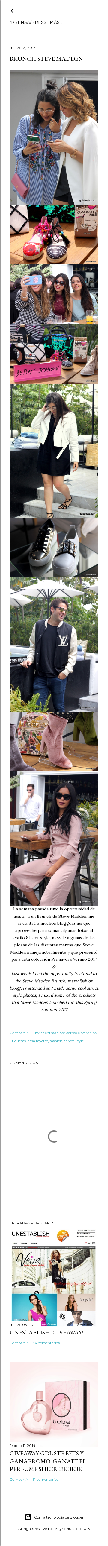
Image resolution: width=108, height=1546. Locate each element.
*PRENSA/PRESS (28, 22)
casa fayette (38, 1041)
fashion (56, 1041)
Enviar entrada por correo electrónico (65, 1032)
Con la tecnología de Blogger (59, 1517)
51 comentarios (45, 1479)
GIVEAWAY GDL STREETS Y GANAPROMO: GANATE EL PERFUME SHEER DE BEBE (48, 1461)
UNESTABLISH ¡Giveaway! (46, 1332)
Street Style (74, 1041)
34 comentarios (46, 1343)
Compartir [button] (19, 1032)
